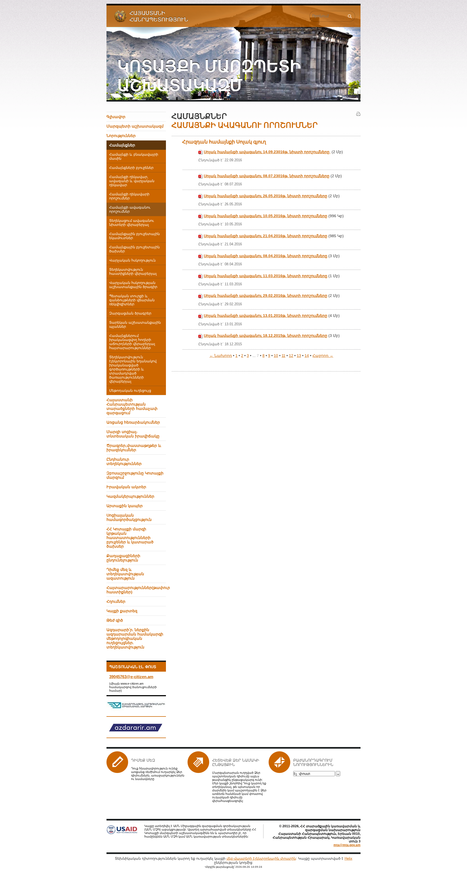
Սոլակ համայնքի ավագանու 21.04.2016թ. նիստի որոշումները (265, 236)
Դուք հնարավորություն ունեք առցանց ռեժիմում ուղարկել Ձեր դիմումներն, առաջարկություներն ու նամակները (157, 774)
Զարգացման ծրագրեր (130, 313)
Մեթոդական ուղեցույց (130, 391)
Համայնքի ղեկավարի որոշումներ (129, 196)
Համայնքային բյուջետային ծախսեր (134, 249)
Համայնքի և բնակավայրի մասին (133, 156)
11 (283, 355)
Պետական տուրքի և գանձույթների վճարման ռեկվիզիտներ (132, 300)
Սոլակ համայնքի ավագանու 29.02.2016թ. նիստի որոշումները (265, 295)
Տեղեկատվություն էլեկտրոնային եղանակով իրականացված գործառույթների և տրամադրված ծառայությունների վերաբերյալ (132, 369)
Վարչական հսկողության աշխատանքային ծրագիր (133, 285)
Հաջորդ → (322, 355)
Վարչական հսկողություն (132, 260)
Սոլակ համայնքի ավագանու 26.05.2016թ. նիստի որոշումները (265, 196)
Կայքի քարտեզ (121, 611)
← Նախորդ (220, 355)
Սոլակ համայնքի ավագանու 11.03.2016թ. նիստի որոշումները (265, 276)
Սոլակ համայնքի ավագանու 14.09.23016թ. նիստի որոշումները (267, 152)
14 (307, 355)
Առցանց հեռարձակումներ (133, 422)
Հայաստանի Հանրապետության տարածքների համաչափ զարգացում (132, 406)
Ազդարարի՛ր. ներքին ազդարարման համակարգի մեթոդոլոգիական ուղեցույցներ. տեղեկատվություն (134, 638)
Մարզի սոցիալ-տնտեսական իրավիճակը (132, 434)
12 (291, 355)
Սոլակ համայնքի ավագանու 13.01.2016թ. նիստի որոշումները (265, 315)
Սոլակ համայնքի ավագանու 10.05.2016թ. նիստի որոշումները (265, 216)
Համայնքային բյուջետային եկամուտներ (134, 236)
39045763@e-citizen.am (131, 676)
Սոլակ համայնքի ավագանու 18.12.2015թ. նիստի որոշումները (265, 335)
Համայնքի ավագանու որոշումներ (130, 209)
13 (299, 355)
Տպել (358, 114)
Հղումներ (115, 601)
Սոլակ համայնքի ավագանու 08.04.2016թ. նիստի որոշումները (265, 256)
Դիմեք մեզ (143, 760)
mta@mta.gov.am (347, 845)
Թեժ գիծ (114, 620)
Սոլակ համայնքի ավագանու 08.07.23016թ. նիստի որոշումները (266, 176)
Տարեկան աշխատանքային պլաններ (135, 325)
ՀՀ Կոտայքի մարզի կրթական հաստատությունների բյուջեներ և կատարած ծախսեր (130, 537)
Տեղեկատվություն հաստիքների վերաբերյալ (133, 272)
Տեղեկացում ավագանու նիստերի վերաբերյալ (131, 223)
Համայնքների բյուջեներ (131, 168)
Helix (348, 858)
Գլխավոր (115, 117)
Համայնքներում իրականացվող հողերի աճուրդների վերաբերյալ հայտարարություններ (132, 342)
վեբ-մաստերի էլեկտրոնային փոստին (261, 858)
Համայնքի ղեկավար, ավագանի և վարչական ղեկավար (131, 181)
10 (276, 355)
